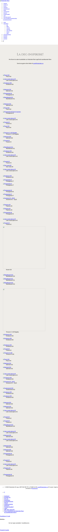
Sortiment (6, 496)
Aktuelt (6, 503)
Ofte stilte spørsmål (9, 509)
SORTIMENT (5, 23)
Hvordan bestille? (6, 14)
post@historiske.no (38, 63)
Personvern (34, 488)
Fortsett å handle (4, 530)
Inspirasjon (7, 500)
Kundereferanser (6, 8)
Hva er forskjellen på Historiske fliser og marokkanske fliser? (10, 19)
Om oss (6, 498)
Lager (5, 508)
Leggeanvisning (8, 504)
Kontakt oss (7, 497)
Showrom (6, 505)
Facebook (5, 38)
